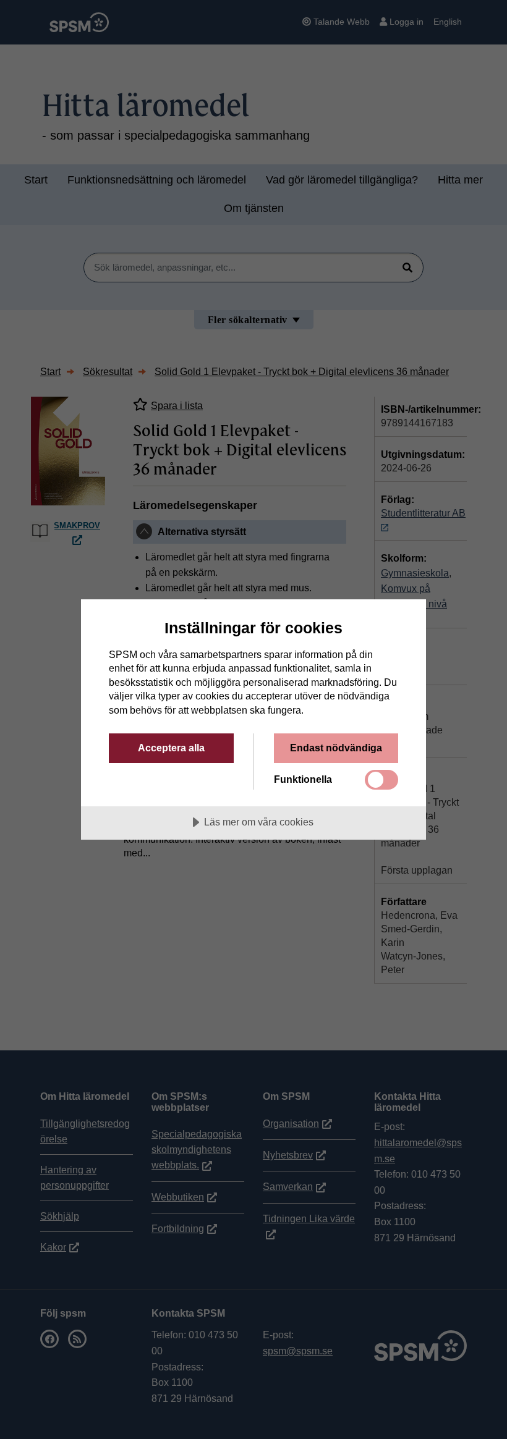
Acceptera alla (171, 747)
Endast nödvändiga (336, 747)
